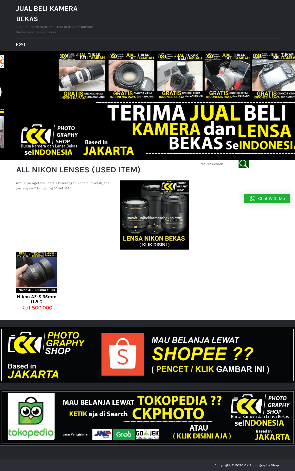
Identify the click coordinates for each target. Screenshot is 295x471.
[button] (267, 198)
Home (21, 44)
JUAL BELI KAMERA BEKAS (47, 13)
